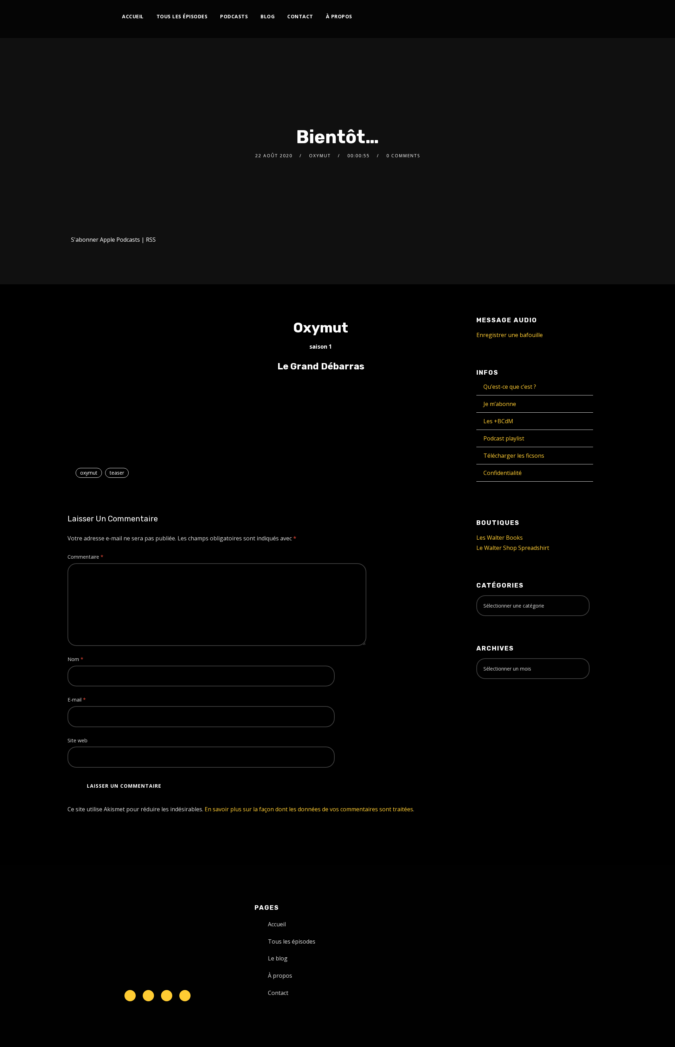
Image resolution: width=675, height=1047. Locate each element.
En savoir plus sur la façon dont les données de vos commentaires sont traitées (309, 809)
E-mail (77, 699)
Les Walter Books (499, 537)
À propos (339, 16)
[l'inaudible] (86, 19)
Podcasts (234, 16)
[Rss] (185, 995)
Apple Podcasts (120, 239)
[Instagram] (512, 16)
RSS (151, 239)
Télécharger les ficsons (513, 455)
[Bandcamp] (559, 16)
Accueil (133, 16)
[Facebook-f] (148, 995)
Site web (78, 740)
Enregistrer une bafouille (509, 335)
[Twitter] (501, 16)
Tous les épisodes (182, 16)
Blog (268, 16)
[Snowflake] (130, 995)
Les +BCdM (498, 421)
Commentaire (85, 556)
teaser (117, 472)
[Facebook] (489, 16)
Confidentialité (502, 473)
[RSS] (535, 16)
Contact (300, 16)
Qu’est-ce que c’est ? (509, 387)
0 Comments (403, 156)
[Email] (582, 16)
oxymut (320, 156)
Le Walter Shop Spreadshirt (512, 548)
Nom (75, 659)
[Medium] (547, 16)
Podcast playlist (503, 438)
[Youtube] (524, 16)
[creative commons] (498, 712)
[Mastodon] (570, 16)
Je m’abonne (499, 404)
